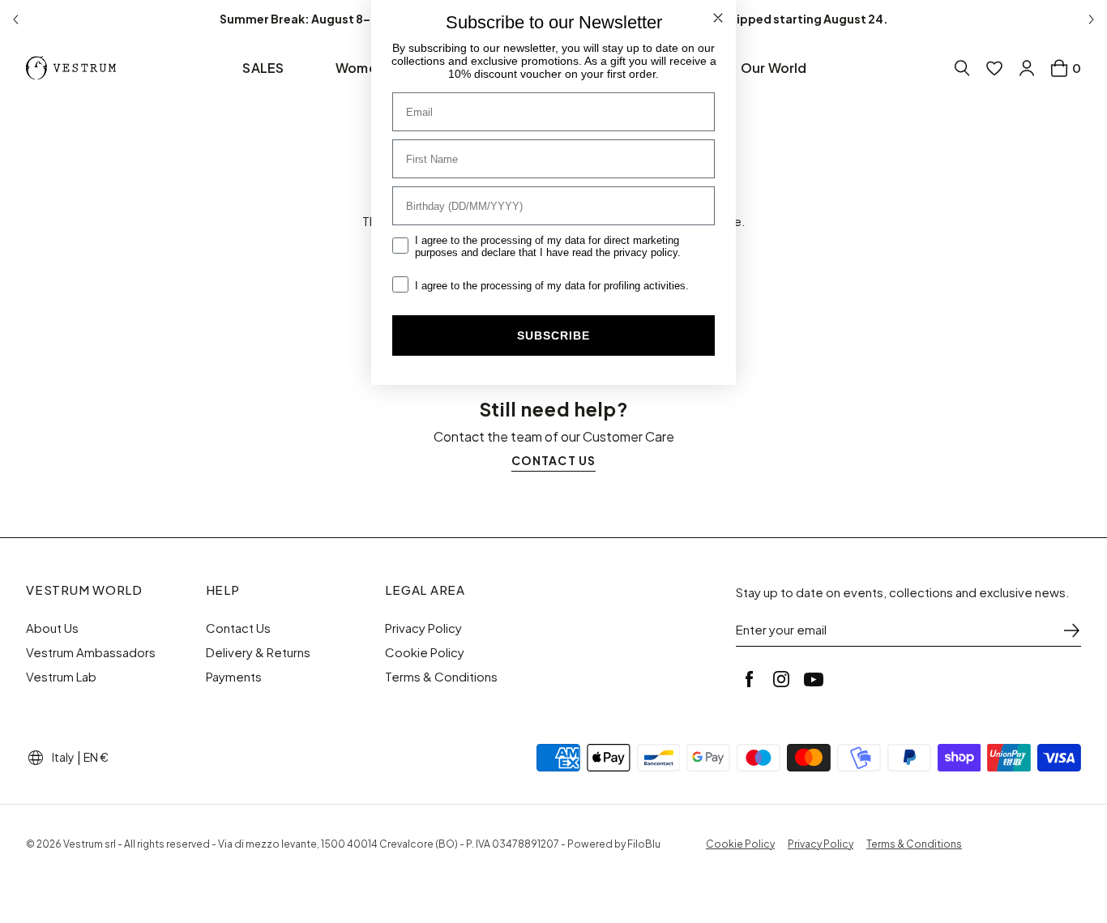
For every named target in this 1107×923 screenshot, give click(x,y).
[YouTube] (814, 679)
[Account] (1026, 68)
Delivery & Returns (258, 652)
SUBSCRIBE (553, 335)
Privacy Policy (423, 628)
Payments (234, 676)
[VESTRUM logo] (74, 68)
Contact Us (238, 628)
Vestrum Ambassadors (91, 652)
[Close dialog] (718, 18)
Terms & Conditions (441, 676)
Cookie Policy (424, 652)
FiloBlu (643, 844)
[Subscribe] (1071, 630)
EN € (96, 757)
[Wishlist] (994, 68)
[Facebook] (749, 679)
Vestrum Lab (61, 676)
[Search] (962, 68)
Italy (63, 757)
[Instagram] (781, 679)
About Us (52, 628)
